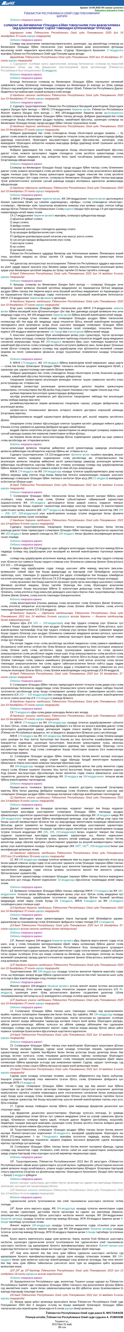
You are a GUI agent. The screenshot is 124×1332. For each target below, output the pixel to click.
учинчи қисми (76, 331)
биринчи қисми (81, 109)
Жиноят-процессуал (111, 1245)
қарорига (63, 616)
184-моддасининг (94, 776)
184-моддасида (52, 471)
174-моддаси (28, 362)
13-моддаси (116, 901)
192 (78, 846)
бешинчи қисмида (12, 1218)
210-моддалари (65, 832)
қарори (31, 36)
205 (45, 832)
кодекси (69, 209)
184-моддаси (53, 341)
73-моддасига (22, 712)
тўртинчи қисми (80, 454)
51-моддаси (48, 70)
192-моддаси (51, 510)
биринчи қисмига (44, 215)
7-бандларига (50, 1136)
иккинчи (49, 298)
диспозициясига (112, 112)
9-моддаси (91, 901)
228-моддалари (28, 513)
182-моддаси (13, 533)
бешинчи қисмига (63, 940)
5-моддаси (19, 1175)
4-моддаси (66, 901)
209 (52, 832)
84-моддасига (61, 1133)
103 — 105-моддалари (47, 623)
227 (14, 513)
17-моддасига (115, 50)
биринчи (35, 298)
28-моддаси (71, 776)
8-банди (91, 1232)
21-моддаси (100, 478)
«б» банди (56, 331)
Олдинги (15, 19)
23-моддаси (26, 1082)
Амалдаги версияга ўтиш (109, 10)
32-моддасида (67, 879)
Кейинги (15, 74)
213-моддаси (44, 698)
